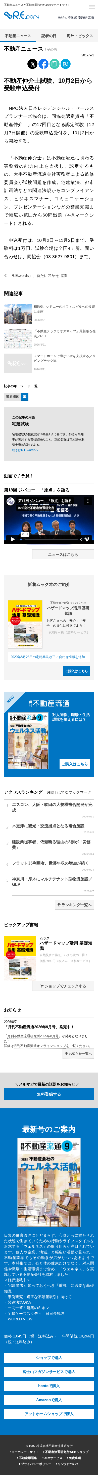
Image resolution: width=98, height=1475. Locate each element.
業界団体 (12, 396)
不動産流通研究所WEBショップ (66, 1452)
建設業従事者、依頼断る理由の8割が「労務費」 (53, 847)
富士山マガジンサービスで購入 (49, 1372)
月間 (50, 792)
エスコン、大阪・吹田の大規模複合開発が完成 (53, 810)
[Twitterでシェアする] (32, 63)
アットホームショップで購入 (49, 1414)
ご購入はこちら (76, 671)
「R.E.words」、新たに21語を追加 (37, 276)
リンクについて (68, 1464)
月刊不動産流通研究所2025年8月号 (33, 1036)
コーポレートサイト (25, 1452)
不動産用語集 (27, 1458)
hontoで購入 (49, 1386)
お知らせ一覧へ (80, 1054)
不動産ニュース (18, 36)
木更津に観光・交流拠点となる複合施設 (53, 829)
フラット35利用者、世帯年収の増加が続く (53, 866)
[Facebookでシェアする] (43, 65)
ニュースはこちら (63, 555)
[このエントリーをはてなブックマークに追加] (66, 63)
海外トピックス (80, 36)
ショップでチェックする (65, 986)
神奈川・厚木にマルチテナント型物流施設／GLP (53, 884)
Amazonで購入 (49, 1400)
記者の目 (49, 36)
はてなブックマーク (74, 792)
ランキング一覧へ (76, 905)
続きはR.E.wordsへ (25, 450)
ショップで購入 (49, 1358)
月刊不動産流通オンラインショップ (40, 1046)
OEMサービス (52, 1458)
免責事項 (74, 1458)
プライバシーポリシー (35, 1464)
